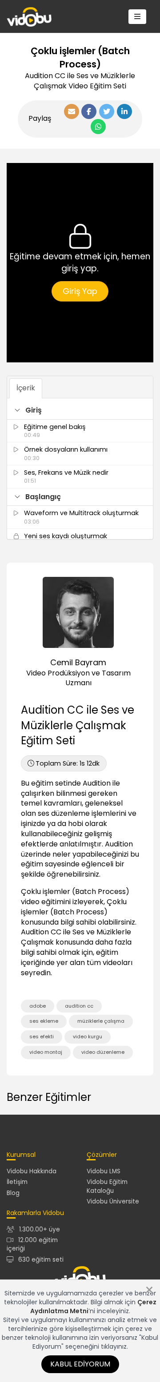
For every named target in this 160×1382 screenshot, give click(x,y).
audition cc (79, 1005)
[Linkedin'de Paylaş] (124, 111)
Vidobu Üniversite (113, 1201)
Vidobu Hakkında (31, 1171)
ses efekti (41, 1036)
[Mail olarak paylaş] (71, 111)
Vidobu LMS (103, 1171)
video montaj (45, 1052)
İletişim (17, 1182)
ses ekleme (43, 1021)
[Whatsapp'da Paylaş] (98, 126)
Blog (13, 1193)
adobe (37, 1005)
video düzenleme (102, 1052)
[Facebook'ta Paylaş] (88, 111)
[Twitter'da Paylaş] (106, 111)
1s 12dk (68, 763)
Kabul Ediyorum (80, 1364)
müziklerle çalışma (100, 1021)
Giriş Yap (80, 291)
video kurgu (87, 1036)
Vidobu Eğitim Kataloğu (107, 1186)
